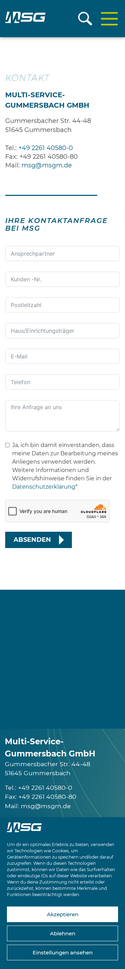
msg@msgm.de (47, 165)
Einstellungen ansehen (63, 952)
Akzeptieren (62, 914)
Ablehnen (62, 933)
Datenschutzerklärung (43, 486)
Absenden (32, 540)
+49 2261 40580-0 (45, 148)
